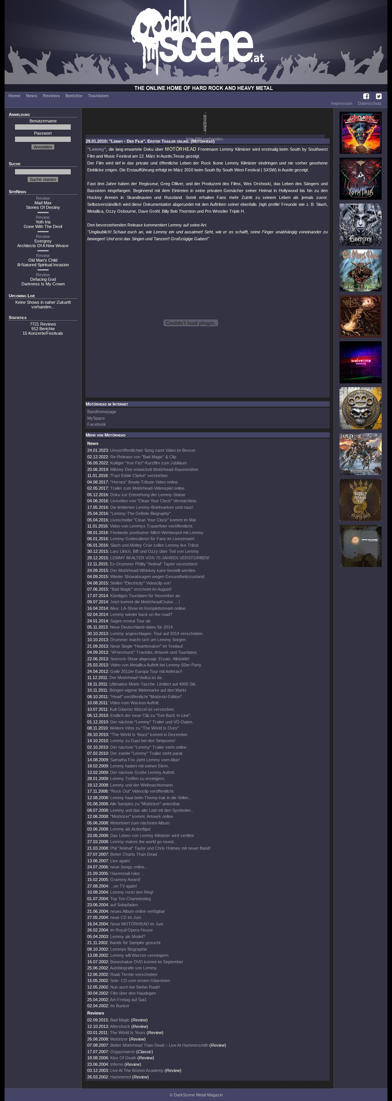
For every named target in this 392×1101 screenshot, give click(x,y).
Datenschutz (370, 103)
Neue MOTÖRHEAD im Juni (136, 924)
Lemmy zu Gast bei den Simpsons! (142, 740)
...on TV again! (123, 886)
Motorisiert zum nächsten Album (140, 823)
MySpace (96, 418)
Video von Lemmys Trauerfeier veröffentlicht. (151, 526)
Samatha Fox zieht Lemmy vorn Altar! (145, 759)
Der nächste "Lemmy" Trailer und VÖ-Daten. (151, 722)
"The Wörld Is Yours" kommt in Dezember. (149, 734)
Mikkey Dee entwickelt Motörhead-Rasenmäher (154, 469)
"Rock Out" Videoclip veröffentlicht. (142, 791)
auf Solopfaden (124, 904)
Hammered (120, 1077)
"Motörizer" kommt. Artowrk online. (142, 816)
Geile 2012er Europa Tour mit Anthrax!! (146, 671)
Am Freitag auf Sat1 (128, 999)
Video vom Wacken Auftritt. (135, 702)
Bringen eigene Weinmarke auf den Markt (147, 690)
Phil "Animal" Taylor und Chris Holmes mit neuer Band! (160, 848)
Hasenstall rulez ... (127, 873)
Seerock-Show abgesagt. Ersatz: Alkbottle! (149, 658)
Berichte (73, 95)
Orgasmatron (122, 1051)
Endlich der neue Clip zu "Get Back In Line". (150, 715)
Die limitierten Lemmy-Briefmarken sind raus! (151, 507)
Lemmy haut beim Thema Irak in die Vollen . (150, 797)
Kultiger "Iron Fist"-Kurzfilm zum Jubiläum (148, 463)
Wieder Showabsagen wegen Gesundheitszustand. (157, 576)
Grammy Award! (125, 879)
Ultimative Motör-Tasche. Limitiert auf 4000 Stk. (153, 684)
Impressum (341, 103)
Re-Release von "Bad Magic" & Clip (143, 456)
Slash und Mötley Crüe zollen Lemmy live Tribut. (154, 545)
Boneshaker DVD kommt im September (146, 961)
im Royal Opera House (131, 930)
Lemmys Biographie (128, 949)
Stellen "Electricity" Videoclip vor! (140, 583)
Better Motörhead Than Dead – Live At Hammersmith (159, 1045)
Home (14, 95)
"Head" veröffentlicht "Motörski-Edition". (146, 696)
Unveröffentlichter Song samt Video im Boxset (152, 450)
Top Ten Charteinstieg (130, 898)
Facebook (96, 424)
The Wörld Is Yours (127, 1032)
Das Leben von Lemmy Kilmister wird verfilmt (152, 835)
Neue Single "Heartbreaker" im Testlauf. (147, 646)
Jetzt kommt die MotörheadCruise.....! (145, 601)
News (31, 95)
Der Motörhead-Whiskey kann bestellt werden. (153, 570)
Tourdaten (98, 95)
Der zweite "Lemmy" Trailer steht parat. (146, 753)
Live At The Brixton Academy (136, 1070)
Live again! (120, 860)
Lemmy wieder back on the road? (141, 614)
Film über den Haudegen (133, 993)
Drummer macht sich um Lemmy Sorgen (148, 639)
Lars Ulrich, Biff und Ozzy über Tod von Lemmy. (154, 551)
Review (43, 198)
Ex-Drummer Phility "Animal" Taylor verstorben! (154, 564)
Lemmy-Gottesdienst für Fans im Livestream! (152, 538)
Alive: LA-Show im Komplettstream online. (148, 608)
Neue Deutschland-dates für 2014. (142, 627)
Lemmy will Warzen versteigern (139, 955)
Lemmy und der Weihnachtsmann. (142, 785)
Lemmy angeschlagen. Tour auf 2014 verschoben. (157, 633)
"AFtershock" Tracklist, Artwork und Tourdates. (154, 652)
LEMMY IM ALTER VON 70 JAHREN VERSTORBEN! (159, 557)
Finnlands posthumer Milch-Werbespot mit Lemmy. (157, 532)
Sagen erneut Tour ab (130, 621)
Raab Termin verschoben (133, 974)
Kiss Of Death (123, 1057)
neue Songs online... (129, 867)
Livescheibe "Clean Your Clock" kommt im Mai (153, 520)
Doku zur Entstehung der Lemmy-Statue (147, 494)
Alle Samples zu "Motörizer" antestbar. (145, 803)
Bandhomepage (101, 411)
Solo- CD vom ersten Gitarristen (140, 980)
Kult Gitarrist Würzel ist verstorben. (142, 709)
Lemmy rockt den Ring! (132, 892)
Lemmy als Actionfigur (130, 829)
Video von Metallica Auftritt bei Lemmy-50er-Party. (156, 665)
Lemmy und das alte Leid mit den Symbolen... (152, 810)
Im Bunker (119, 1005)
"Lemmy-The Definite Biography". (141, 513)
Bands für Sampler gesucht (135, 942)
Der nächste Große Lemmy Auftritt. (142, 772)
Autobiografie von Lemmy (133, 968)
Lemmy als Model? (127, 936)
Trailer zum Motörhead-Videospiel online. (148, 488)
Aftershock (120, 1026)
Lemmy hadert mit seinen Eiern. (139, 766)
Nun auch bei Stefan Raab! (135, 987)
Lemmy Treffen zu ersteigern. (137, 778)
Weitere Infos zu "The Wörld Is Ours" (144, 728)
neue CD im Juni (125, 917)
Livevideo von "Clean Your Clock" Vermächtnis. (154, 500)
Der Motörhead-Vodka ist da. (136, 677)
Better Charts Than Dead (133, 854)
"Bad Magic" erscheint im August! (141, 589)
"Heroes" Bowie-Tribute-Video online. (144, 482)
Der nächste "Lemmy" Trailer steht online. (149, 747)
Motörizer (119, 1039)
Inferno (116, 1064)
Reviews (51, 95)
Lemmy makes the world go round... (143, 841)
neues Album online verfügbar (137, 911)
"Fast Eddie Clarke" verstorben (139, 475)
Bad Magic (120, 1020)
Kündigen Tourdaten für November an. (145, 595)
